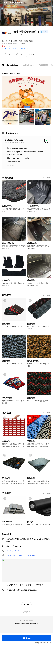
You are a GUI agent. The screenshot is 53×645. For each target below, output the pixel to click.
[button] (19, 54)
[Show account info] (44, 31)
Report (17, 624)
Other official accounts (29, 624)
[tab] (10, 65)
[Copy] (42, 585)
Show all (10, 165)
